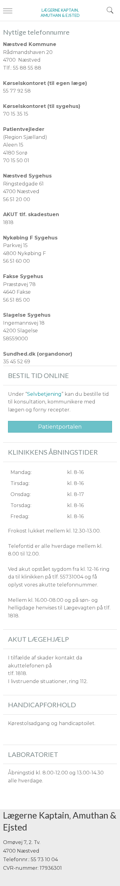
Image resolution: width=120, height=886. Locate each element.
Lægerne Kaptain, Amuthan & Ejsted (60, 13)
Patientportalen (60, 426)
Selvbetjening (44, 394)
